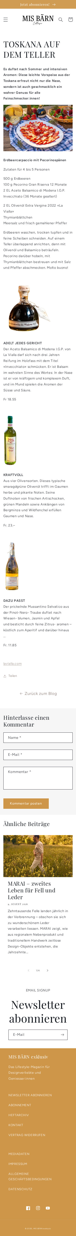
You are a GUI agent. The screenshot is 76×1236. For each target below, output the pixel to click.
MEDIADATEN (18, 1154)
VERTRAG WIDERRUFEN (26, 1135)
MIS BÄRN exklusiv (42, 1229)
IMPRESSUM (17, 1164)
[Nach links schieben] (28, 970)
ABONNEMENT (19, 1105)
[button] (5, 19)
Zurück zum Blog (41, 693)
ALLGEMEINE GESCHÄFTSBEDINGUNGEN (30, 1176)
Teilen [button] (12, 676)
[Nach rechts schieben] (47, 970)
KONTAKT (15, 1125)
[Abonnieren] (62, 1035)
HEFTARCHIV (18, 1115)
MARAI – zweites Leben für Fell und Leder (32, 890)
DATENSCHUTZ (20, 1189)
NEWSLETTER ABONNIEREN (30, 1095)
